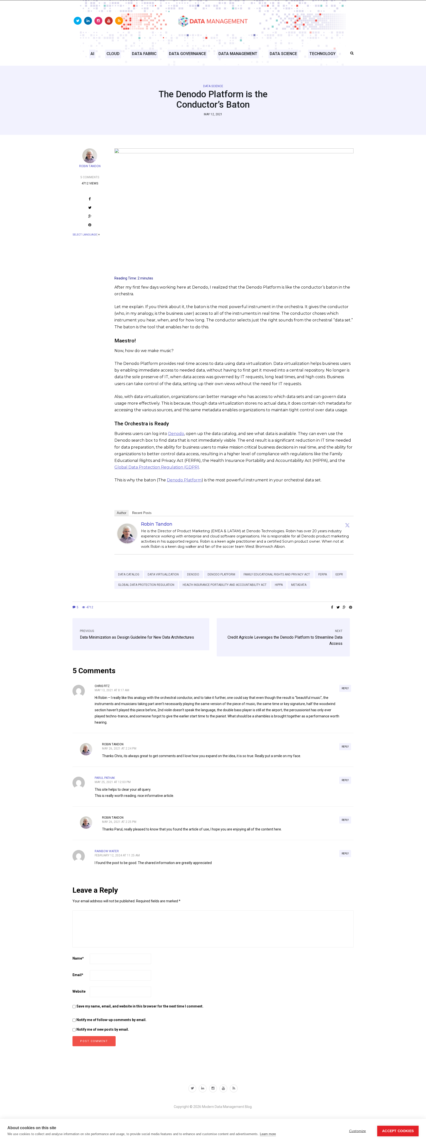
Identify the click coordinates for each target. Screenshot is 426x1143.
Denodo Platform (184, 480)
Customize (357, 1131)
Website (79, 991)
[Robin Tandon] (127, 533)
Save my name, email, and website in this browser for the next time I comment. (139, 1006)
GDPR (339, 574)
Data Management (237, 53)
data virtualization (163, 574)
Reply (345, 688)
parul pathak (105, 778)
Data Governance (187, 53)
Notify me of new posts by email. (102, 1029)
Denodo (176, 433)
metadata (298, 585)
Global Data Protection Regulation (146, 585)
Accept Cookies (398, 1131)
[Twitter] (347, 525)
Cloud (113, 53)
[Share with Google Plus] (90, 217)
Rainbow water (107, 851)
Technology (322, 53)
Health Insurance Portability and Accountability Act (224, 585)
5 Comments (89, 177)
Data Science (283, 53)
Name (78, 958)
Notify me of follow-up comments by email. (111, 1020)
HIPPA (279, 585)
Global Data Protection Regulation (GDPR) (156, 467)
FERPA (322, 574)
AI (92, 53)
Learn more (268, 1134)
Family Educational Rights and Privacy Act (277, 574)
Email (77, 975)
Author (121, 513)
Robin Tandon (90, 166)
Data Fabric (144, 53)
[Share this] (90, 200)
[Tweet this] (90, 208)
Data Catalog (128, 574)
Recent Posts (142, 513)
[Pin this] (90, 225)
